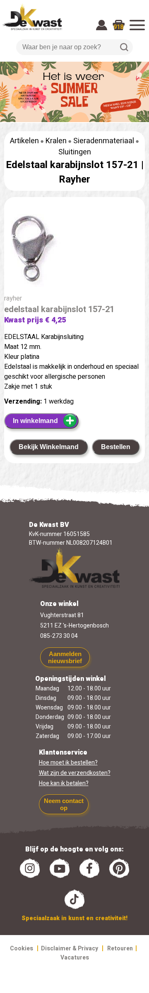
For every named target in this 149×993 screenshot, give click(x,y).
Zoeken (124, 47)
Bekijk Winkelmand (49, 446)
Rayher (74, 179)
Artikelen (24, 141)
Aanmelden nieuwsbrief (65, 657)
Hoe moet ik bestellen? (68, 762)
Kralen (56, 141)
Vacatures (74, 957)
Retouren (120, 948)
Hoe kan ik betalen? (64, 783)
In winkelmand (35, 420)
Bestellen (115, 446)
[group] (74, 250)
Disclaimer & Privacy (69, 948)
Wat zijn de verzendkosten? (75, 773)
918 (118, 27)
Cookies (21, 948)
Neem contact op (64, 804)
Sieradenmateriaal (103, 141)
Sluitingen (74, 152)
